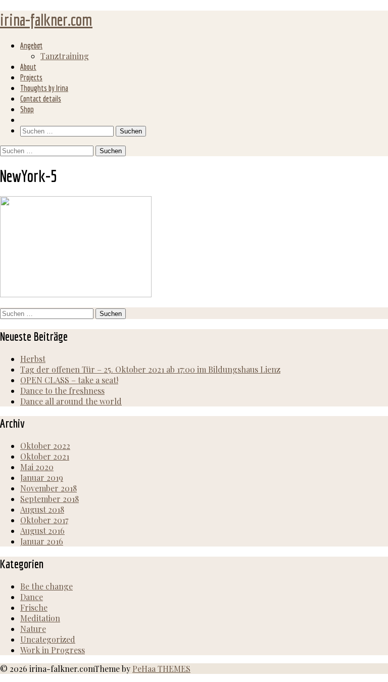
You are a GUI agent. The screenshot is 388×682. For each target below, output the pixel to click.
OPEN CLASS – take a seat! (69, 380)
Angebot (31, 45)
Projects (31, 77)
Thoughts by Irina (44, 88)
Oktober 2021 (44, 456)
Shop (27, 109)
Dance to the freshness (62, 390)
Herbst (32, 358)
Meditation (40, 618)
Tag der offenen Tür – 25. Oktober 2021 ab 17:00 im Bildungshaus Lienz (150, 369)
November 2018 (48, 488)
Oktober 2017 (44, 520)
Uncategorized (47, 639)
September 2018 (49, 498)
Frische (33, 607)
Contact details (40, 98)
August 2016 (42, 530)
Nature (33, 628)
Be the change (46, 586)
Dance (31, 597)
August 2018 (42, 509)
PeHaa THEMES (161, 668)
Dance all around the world (71, 401)
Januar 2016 (41, 541)
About (28, 66)
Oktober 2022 (45, 445)
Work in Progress (52, 650)
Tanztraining (64, 56)
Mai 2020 (37, 467)
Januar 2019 (41, 477)
